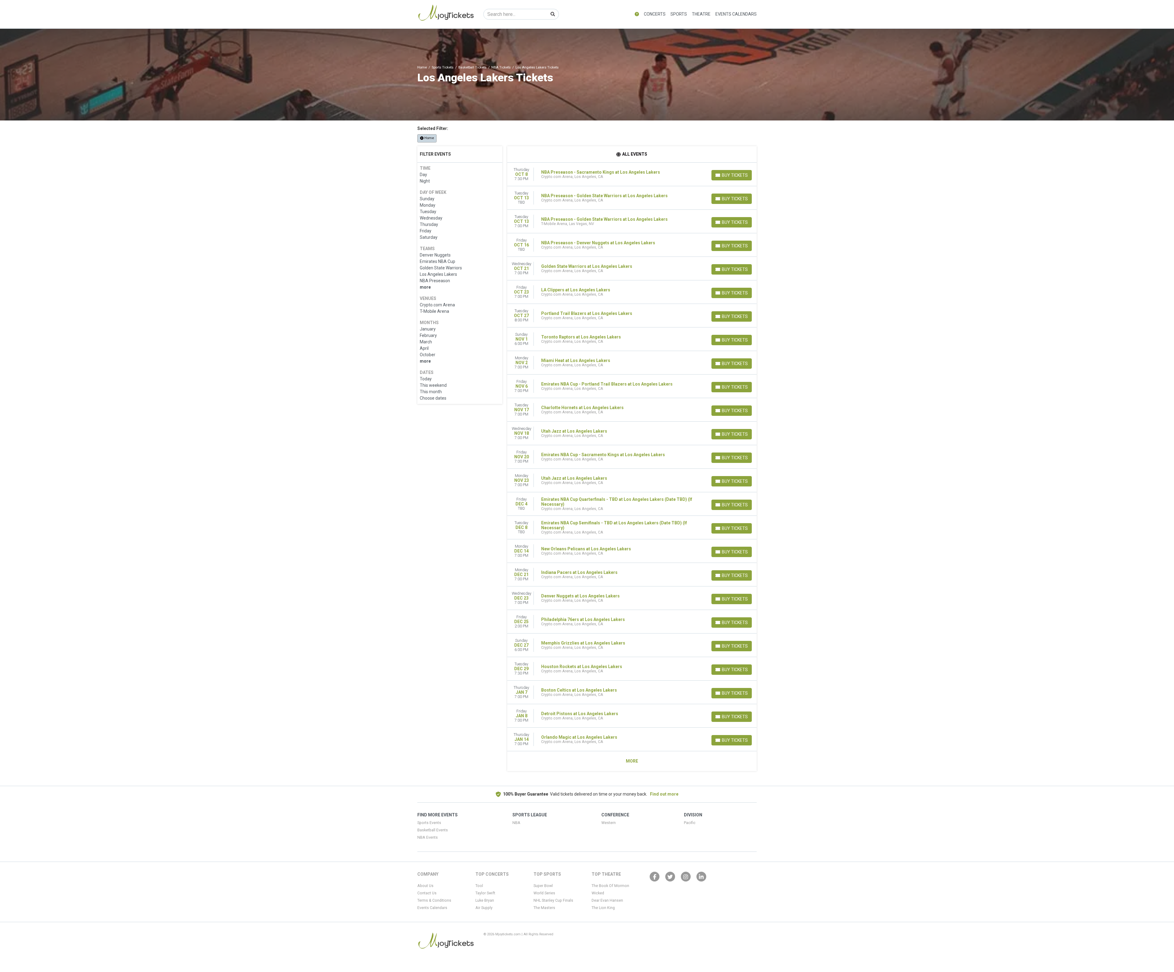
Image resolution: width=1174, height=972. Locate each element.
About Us (425, 886)
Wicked (598, 893)
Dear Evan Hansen (607, 900)
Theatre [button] (701, 14)
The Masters (544, 908)
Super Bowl (543, 886)
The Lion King (603, 908)
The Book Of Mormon (610, 886)
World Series (544, 893)
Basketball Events (432, 830)
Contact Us (427, 893)
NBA (516, 823)
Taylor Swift (485, 893)
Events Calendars (736, 14)
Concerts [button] (655, 14)
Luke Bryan (484, 900)
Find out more (664, 794)
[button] (636, 14)
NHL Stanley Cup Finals (553, 900)
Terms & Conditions (434, 900)
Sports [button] (678, 14)
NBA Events (427, 837)
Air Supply (484, 908)
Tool (479, 886)
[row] (632, 174)
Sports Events (429, 823)
